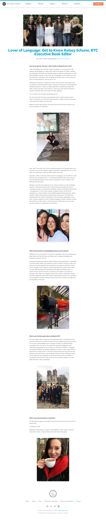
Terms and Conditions (67, 501)
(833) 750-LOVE (63, 510)
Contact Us (98, 3)
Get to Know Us (64, 59)
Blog (40, 501)
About (34, 501)
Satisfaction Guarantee (51, 501)
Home (27, 501)
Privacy (78, 501)
